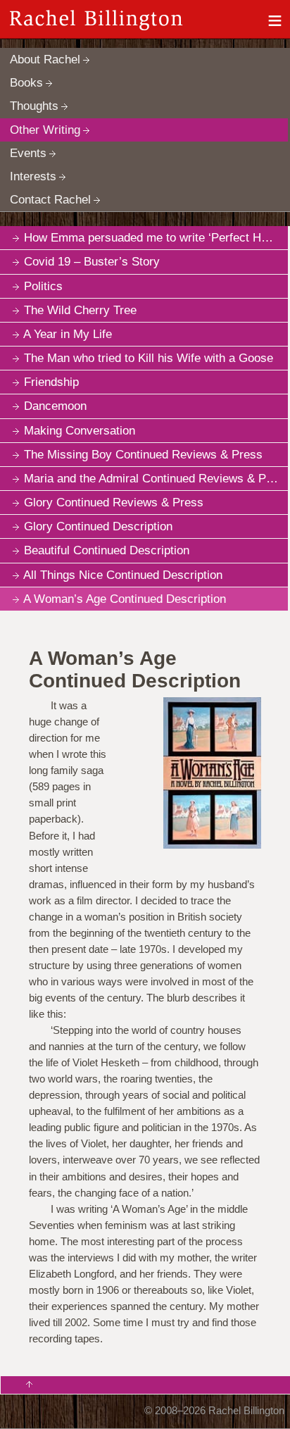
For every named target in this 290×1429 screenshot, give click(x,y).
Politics (43, 286)
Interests (33, 176)
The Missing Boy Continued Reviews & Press (143, 454)
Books (26, 82)
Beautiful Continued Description (106, 550)
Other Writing (45, 130)
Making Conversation (79, 430)
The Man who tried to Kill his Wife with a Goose (148, 358)
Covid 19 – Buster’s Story (92, 261)
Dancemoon (55, 406)
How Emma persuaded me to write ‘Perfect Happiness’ (156, 237)
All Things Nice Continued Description (122, 575)
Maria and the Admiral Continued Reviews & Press (156, 478)
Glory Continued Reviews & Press (113, 502)
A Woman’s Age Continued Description (124, 599)
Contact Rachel (50, 199)
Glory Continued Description (98, 526)
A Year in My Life (67, 334)
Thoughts (34, 106)
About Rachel (45, 59)
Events (28, 153)
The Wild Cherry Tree (80, 310)
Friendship (51, 382)
